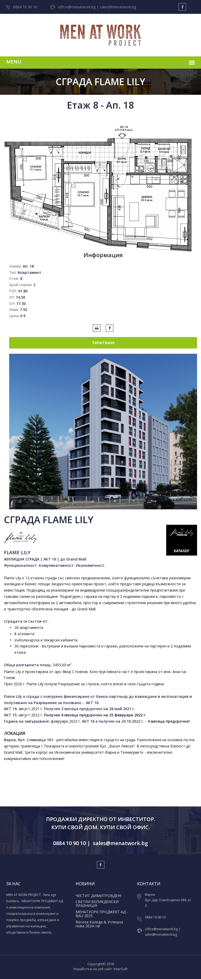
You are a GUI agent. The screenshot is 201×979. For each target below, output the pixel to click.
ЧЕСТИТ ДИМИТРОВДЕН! (98, 895)
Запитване (103, 342)
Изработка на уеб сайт (93, 968)
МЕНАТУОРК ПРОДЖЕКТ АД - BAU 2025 (102, 913)
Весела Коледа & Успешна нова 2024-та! (99, 923)
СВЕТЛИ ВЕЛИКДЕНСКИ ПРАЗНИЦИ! (97, 903)
